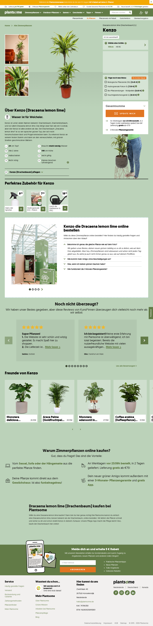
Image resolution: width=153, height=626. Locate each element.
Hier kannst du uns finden (87, 583)
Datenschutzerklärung (92, 623)
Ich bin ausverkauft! (111, 37)
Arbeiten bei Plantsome (45, 609)
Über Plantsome (42, 600)
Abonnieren (77, 569)
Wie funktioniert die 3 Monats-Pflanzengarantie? (87, 269)
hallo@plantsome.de (85, 601)
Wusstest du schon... (48, 581)
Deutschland (133, 587)
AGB (116, 623)
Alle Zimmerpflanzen (23, 26)
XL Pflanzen (91, 18)
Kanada (145, 587)
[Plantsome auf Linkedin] (133, 592)
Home (7, 26)
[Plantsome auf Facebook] (115, 592)
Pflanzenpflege (42, 613)
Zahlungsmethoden (13, 601)
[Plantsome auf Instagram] (121, 592)
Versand (8, 590)
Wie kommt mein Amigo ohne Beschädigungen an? (89, 259)
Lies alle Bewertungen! (125, 366)
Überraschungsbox (141, 18)
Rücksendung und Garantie (12, 595)
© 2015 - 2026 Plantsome (138, 623)
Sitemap (123, 623)
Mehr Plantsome (45, 596)
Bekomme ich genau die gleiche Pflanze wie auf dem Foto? (92, 244)
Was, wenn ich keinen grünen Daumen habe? (86, 264)
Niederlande (118, 587)
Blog (37, 617)
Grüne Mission (42, 604)
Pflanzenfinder (78, 18)
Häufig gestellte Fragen (14, 586)
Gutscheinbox (125, 18)
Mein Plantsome (11, 609)
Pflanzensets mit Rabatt (107, 18)
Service (9, 581)
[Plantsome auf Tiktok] (127, 592)
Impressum (108, 623)
